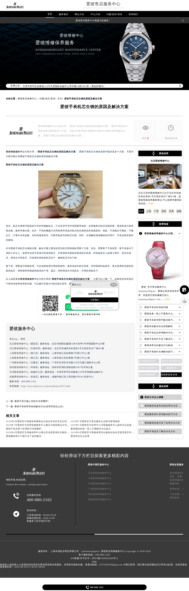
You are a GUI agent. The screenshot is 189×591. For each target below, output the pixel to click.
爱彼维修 (13, 284)
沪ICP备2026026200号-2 (105, 558)
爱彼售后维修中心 (27, 98)
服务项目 (63, 14)
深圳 (164, 211)
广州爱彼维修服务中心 (99, 489)
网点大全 (79, 14)
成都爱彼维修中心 (18, 377)
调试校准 (175, 497)
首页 (50, 14)
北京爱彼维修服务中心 (99, 473)
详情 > (151, 203)
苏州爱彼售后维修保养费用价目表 (148, 361)
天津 (171, 211)
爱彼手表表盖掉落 (171, 361)
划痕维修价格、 (178, 480)
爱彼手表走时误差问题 (156, 307)
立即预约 (94, 300)
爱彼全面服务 (177, 464)
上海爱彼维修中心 (18, 353)
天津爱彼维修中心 (18, 372)
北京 (141, 211)
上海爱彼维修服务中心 (99, 478)
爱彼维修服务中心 (15, 151)
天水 (59, 98)
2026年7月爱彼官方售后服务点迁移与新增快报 (95, 421)
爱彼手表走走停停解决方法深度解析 (163, 332)
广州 (156, 211)
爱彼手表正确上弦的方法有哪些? (31, 401)
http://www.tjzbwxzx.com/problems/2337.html (45, 386)
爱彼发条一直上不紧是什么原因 (160, 313)
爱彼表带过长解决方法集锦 (158, 345)
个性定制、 (176, 494)
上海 (148, 211)
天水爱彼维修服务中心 (27, 279)
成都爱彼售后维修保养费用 (171, 374)
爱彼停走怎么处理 (80, 436)
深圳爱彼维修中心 (18, 367)
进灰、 (173, 476)
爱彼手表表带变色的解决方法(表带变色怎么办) (38, 406)
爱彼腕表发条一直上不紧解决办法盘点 (91, 429)
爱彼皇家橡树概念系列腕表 (148, 374)
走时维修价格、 (178, 473)
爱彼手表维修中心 (148, 368)
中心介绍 (95, 14)
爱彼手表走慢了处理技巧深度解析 (23, 429)
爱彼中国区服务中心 (98, 464)
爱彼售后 (171, 368)
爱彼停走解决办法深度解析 (158, 326)
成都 (179, 211)
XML (94, 562)
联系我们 (133, 14)
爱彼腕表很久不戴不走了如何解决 (23, 436)
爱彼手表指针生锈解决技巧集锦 (160, 351)
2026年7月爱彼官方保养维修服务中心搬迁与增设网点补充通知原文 (41, 425)
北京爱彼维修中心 (18, 344)
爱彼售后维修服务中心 (113, 551)
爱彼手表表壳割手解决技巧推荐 (160, 320)
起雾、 (181, 476)
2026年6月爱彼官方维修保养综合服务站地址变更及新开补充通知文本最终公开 (112, 432)
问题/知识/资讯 (114, 14)
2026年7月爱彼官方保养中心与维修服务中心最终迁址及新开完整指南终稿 (109, 425)
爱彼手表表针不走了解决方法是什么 (163, 339)
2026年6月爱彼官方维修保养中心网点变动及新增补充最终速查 (39, 432)
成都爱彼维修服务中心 (99, 499)
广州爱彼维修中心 (18, 362)
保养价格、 (176, 489)
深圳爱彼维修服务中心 (99, 494)
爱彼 (23, 339)
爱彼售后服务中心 (103, 4)
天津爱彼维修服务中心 (99, 483)
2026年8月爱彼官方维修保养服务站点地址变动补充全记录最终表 (40, 421)
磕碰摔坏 (175, 483)
